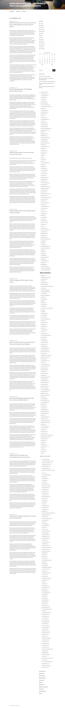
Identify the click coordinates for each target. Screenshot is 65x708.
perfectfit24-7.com (44, 358)
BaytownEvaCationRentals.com (46, 128)
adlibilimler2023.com (44, 233)
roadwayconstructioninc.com (46, 420)
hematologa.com (45, 480)
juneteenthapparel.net (45, 654)
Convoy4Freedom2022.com (45, 248)
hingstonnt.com (43, 108)
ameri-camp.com (44, 171)
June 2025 (40, 37)
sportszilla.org (43, 424)
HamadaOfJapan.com (44, 139)
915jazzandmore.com (44, 393)
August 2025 (41, 33)
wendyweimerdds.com (44, 170)
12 (42, 59)
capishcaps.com (43, 451)
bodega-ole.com (44, 636)
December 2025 (41, 29)
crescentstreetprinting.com (46, 474)
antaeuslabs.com (44, 144)
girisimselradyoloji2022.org (45, 295)
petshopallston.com (45, 507)
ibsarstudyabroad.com (44, 313)
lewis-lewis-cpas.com (44, 222)
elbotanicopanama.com (45, 333)
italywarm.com (44, 656)
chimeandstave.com (45, 494)
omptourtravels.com (45, 647)
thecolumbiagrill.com (44, 284)
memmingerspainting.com (45, 182)
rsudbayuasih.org (45, 650)
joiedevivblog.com (45, 623)
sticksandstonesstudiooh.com (47, 567)
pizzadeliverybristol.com (45, 349)
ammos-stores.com (45, 618)
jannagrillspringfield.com (45, 380)
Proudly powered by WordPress (14, 705)
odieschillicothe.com (44, 346)
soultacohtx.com (44, 449)
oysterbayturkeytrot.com (46, 545)
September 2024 (42, 48)
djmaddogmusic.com (45, 585)
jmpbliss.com (43, 164)
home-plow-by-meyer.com (46, 485)
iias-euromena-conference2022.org (47, 308)
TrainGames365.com (44, 126)
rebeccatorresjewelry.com (45, 162)
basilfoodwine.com (45, 601)
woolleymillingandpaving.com (47, 560)
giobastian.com (44, 554)
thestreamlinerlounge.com (46, 638)
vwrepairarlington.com (45, 459)
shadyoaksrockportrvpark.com (46, 335)
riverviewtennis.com (44, 433)
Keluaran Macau (41, 673)
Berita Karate (11, 11)
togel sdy (40, 693)
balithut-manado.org (44, 237)
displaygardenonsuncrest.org (45, 436)
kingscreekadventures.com (45, 142)
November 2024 (41, 44)
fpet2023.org (43, 215)
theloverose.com (45, 498)
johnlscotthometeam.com (45, 202)
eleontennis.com (43, 224)
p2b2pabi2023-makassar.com (46, 277)
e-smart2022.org (44, 217)
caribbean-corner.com (45, 605)
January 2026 (41, 27)
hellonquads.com (44, 324)
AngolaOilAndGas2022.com (45, 246)
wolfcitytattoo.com (45, 543)
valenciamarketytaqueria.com (47, 518)
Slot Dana (40, 682)
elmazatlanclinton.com (44, 342)
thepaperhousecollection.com (47, 578)
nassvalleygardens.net (45, 643)
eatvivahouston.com (45, 491)
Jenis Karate (18, 11)
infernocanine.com (45, 576)
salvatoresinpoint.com (44, 199)
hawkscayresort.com (44, 322)
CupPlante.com (43, 153)
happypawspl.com (44, 353)
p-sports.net (44, 503)
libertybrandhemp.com (46, 627)
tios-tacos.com (44, 527)
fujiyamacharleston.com (45, 382)
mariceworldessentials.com (45, 389)
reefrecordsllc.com (45, 520)
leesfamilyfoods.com (44, 220)
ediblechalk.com (43, 444)
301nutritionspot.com (45, 616)
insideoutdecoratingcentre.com (46, 197)
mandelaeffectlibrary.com (45, 119)
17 (54, 59)
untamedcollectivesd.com (46, 572)
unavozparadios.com (44, 329)
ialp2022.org (43, 300)
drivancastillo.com (45, 594)
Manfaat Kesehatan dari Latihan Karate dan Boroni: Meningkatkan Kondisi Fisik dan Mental (22, 24)
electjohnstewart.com (45, 645)
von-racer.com (43, 362)
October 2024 (41, 46)
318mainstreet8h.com (44, 369)
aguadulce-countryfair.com (45, 395)
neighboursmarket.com (46, 630)
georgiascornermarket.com (45, 357)
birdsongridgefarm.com (46, 621)
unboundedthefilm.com (45, 95)
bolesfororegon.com (45, 634)
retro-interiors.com (44, 211)
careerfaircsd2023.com (45, 260)
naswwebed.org (43, 235)
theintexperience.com (44, 93)
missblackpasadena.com (46, 514)
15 (49, 59)
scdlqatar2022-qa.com (45, 282)
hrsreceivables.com (44, 173)
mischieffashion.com (44, 208)
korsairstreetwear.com (46, 505)
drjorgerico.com (43, 166)
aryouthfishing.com (45, 523)
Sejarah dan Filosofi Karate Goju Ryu (45, 76)
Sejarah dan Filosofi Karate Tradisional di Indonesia (47, 81)
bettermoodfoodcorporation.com (46, 106)
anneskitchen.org (45, 516)
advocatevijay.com (44, 231)
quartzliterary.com (44, 375)
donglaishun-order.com (45, 386)
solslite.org (44, 581)
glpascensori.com (45, 556)
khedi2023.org (43, 288)
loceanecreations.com (45, 619)
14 (47, 59)
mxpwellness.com (45, 574)
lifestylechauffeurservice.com (46, 193)
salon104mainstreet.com (45, 366)
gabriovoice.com (45, 500)
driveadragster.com (45, 478)
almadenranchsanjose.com (45, 229)
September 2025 (42, 31)
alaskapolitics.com (44, 113)
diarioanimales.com (44, 326)
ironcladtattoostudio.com (46, 538)
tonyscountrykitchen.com (45, 402)
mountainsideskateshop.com (47, 612)
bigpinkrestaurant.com (44, 179)
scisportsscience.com (45, 663)
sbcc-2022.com (43, 244)
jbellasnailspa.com (44, 404)
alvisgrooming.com (44, 407)
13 (44, 59)
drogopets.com (43, 442)
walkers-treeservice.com (46, 569)
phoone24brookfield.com (45, 416)
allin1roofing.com (45, 589)
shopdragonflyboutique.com (45, 422)
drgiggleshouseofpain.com (45, 188)
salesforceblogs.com (44, 124)
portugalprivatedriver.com (45, 360)
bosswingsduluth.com (44, 398)
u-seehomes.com (44, 204)
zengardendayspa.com (46, 534)
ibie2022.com (43, 242)
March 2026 (41, 23)
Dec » (52, 64)
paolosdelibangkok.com (45, 413)
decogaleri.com (43, 328)
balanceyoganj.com (44, 122)
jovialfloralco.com (44, 200)
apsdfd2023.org (43, 255)
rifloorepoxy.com (45, 558)
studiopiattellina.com (44, 378)
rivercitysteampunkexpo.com (47, 609)
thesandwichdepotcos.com (45, 186)
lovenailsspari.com (44, 371)
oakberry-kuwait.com (44, 373)
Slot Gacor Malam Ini (42, 691)
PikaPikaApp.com (44, 135)
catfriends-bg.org (44, 97)
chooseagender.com (44, 110)
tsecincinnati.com (44, 317)
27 (44, 62)
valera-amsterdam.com (46, 625)
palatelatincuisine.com (45, 487)
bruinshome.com (45, 540)
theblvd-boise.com (44, 213)
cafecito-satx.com (45, 529)
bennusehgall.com (44, 315)
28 (47, 62)
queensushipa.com (44, 168)
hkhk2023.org (43, 251)
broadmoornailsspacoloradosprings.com (48, 512)
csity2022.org (43, 311)
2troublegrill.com (45, 563)
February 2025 (41, 39)
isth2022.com (43, 275)
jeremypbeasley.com (44, 184)
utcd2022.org (43, 297)
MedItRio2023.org (44, 264)
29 (49, 62)
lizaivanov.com (44, 482)
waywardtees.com (44, 101)
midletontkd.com (45, 598)
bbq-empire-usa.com (44, 438)
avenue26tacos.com (45, 509)
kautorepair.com (43, 338)
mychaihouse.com (44, 406)
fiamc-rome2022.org (44, 387)
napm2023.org (43, 253)
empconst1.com (43, 175)
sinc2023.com (43, 280)
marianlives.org (43, 99)
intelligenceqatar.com (44, 133)
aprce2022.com (43, 240)
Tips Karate (24, 11)
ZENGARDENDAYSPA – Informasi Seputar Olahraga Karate (28, 4)
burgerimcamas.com (45, 667)
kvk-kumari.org (44, 659)
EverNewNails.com (44, 195)
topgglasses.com (45, 511)
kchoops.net (44, 610)
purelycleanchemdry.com (45, 146)
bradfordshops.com (44, 228)
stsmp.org (42, 115)
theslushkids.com (45, 552)
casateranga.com (45, 565)
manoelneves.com (44, 117)
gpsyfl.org (42, 453)
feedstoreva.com (44, 440)
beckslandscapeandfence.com (47, 462)
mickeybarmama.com (44, 418)
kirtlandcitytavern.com (46, 614)
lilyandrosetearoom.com (46, 549)
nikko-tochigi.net (45, 603)
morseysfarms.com (44, 431)
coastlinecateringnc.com (46, 466)
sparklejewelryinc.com (45, 536)
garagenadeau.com (44, 191)
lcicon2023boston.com (45, 266)
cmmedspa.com (44, 596)
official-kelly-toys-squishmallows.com (47, 435)
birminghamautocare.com (45, 400)
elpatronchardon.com (44, 384)
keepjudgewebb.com (45, 590)
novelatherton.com (45, 641)
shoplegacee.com (44, 150)
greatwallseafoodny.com (46, 496)
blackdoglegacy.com (45, 489)
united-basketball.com (45, 525)
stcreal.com (43, 157)
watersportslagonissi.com (45, 206)
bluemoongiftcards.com (46, 607)
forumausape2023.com (45, 257)
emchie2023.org (44, 293)
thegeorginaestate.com (45, 409)
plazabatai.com (43, 320)
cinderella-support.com (45, 177)
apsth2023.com (43, 262)
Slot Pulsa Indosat (42, 675)
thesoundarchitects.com (46, 587)
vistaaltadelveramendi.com (46, 464)
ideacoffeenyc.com (44, 344)
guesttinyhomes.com (45, 483)
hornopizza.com (44, 476)
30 (52, 62)
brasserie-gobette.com (44, 427)
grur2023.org (43, 249)
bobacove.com (43, 415)
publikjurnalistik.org (45, 652)
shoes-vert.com (43, 331)
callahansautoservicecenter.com (46, 355)
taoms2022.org (43, 306)
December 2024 (41, 42)
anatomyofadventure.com (46, 592)
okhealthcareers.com (44, 92)
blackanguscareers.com (46, 632)
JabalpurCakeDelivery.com (45, 130)
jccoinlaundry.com (44, 337)
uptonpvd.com (44, 561)
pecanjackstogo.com (45, 532)
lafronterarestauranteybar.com (47, 547)
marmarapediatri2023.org (45, 291)
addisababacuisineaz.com (46, 665)
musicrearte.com (44, 429)
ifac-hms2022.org (44, 304)
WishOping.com (43, 148)
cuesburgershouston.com (46, 468)
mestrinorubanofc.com (46, 639)
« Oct (42, 64)
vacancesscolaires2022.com (46, 269)
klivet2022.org (43, 302)
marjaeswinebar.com (44, 340)
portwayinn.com (44, 583)
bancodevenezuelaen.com (45, 104)
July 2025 (40, 35)
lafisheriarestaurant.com (45, 391)
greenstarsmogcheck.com (45, 351)
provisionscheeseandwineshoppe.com (47, 286)
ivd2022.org (43, 309)
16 (52, 59)
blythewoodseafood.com (45, 411)
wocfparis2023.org (44, 279)
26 (42, 62)
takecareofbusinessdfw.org (45, 137)
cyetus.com (43, 226)
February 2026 (41, 25)
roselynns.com (43, 121)
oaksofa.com (43, 447)
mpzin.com (43, 155)
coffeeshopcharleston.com (45, 364)
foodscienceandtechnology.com (47, 661)
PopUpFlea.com (43, 159)
